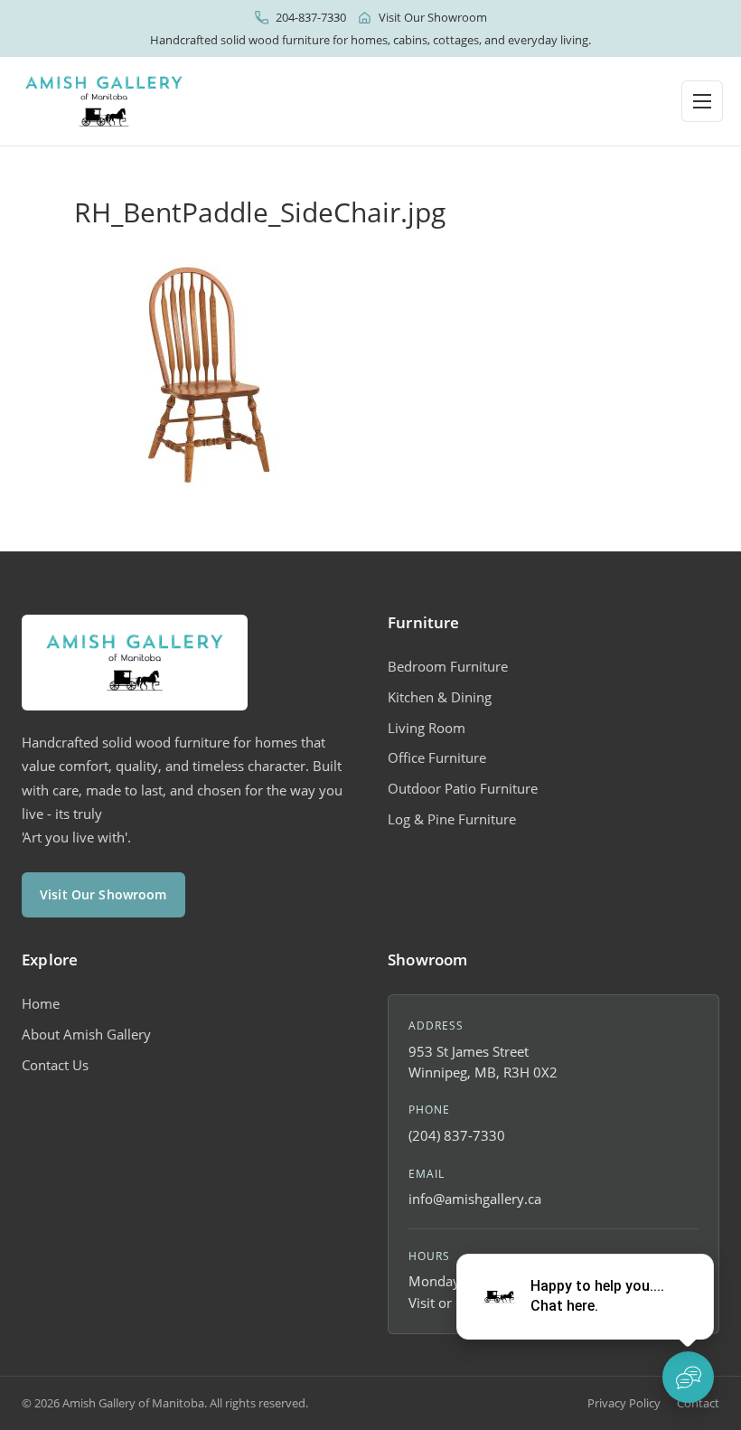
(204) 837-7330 (456, 1135)
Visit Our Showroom (433, 17)
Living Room (426, 728)
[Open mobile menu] (702, 101)
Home (41, 1003)
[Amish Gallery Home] (104, 101)
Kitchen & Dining (440, 697)
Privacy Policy (624, 1403)
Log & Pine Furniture (452, 819)
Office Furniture (437, 757)
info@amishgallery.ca (474, 1199)
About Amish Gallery (86, 1034)
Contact (698, 1403)
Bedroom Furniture (448, 666)
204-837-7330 (311, 17)
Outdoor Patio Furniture (463, 788)
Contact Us (55, 1065)
